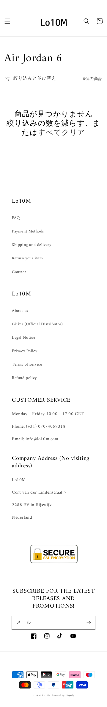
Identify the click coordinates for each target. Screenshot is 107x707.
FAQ (16, 218)
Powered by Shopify (63, 696)
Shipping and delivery (31, 245)
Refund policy (24, 378)
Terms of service (27, 364)
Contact (19, 272)
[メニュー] (7, 21)
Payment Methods (28, 231)
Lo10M (46, 696)
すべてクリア (62, 133)
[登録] (88, 622)
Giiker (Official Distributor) (37, 324)
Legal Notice (23, 337)
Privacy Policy (24, 351)
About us (20, 311)
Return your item (27, 258)
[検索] (86, 21)
